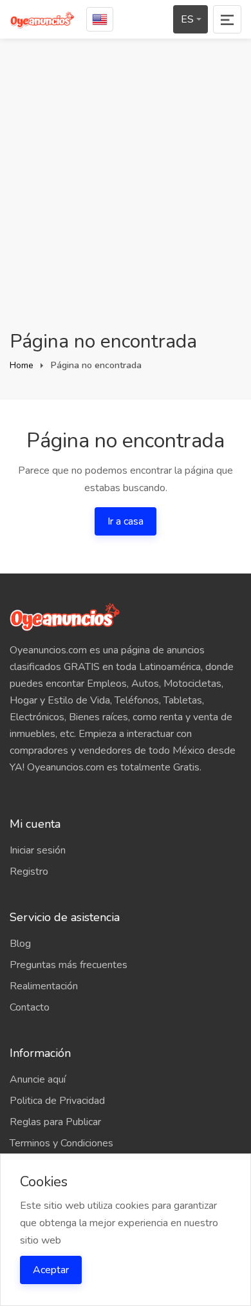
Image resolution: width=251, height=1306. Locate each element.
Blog (20, 944)
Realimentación (44, 986)
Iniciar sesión (38, 850)
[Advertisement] (125, 196)
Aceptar (51, 1270)
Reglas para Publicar (55, 1122)
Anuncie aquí (38, 1079)
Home (21, 365)
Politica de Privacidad (57, 1101)
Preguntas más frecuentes (68, 965)
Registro (29, 871)
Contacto (30, 1007)
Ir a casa (125, 521)
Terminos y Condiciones (61, 1143)
